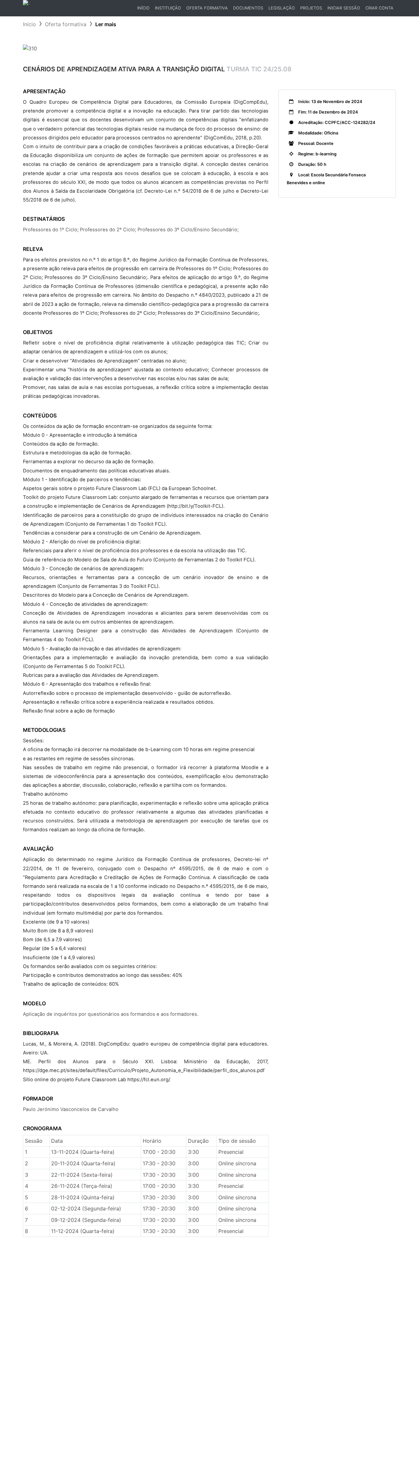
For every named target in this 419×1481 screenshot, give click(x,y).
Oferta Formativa (207, 8)
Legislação (281, 8)
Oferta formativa (65, 24)
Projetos (311, 8)
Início (144, 10)
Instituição (168, 8)
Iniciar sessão (343, 8)
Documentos (248, 8)
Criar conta (379, 8)
